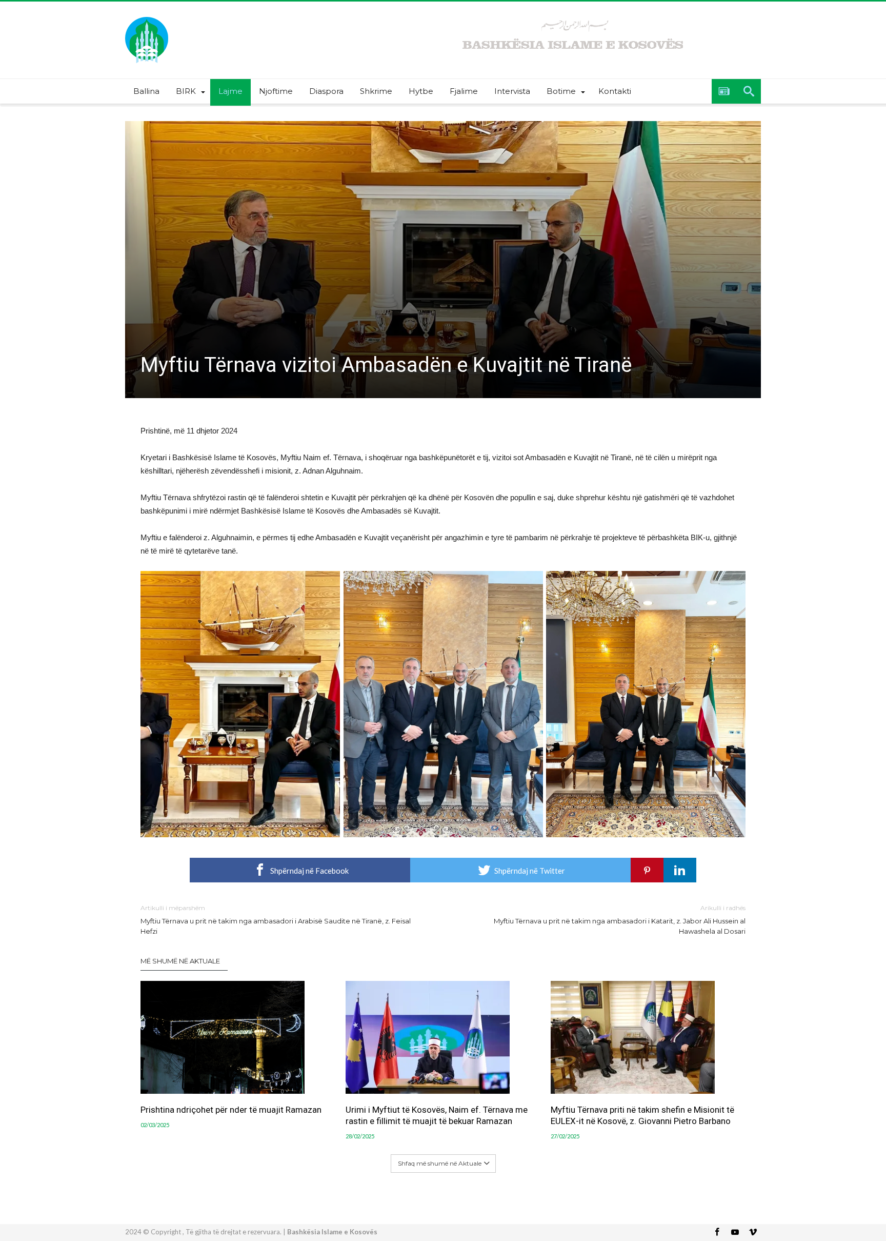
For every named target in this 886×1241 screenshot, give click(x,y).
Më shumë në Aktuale (180, 961)
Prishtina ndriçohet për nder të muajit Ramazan (230, 1110)
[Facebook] (717, 1232)
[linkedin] (679, 870)
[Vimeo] (752, 1232)
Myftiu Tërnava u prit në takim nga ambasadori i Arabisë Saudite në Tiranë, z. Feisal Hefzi (275, 919)
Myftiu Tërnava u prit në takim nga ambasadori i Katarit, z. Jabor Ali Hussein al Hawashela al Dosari (620, 919)
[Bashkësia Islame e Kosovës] (146, 16)
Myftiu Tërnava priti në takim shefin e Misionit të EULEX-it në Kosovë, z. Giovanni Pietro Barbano (642, 1115)
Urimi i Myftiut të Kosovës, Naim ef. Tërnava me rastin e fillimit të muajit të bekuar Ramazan (437, 1115)
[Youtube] (735, 1232)
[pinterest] (647, 870)
